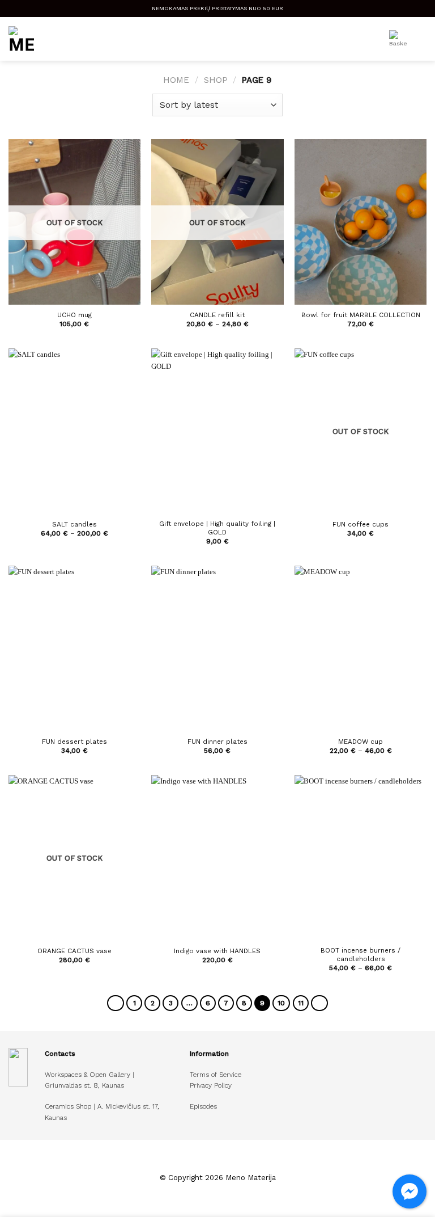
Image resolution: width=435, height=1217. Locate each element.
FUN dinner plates (217, 742)
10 (281, 1003)
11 (301, 1003)
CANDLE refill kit (217, 315)
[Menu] (421, 39)
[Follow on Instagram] (224, 1164)
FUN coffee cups (360, 524)
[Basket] (398, 39)
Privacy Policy (211, 1085)
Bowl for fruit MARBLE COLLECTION (360, 315)
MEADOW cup (360, 742)
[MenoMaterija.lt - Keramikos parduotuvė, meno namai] (80, 39)
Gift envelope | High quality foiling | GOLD (217, 528)
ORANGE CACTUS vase (74, 951)
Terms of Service (215, 1075)
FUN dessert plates (74, 742)
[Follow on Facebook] (210, 1164)
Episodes (203, 1106)
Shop (216, 80)
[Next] (319, 1003)
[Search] (370, 39)
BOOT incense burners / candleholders (360, 954)
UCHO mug (74, 315)
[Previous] (115, 1003)
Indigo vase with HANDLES (217, 951)
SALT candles (74, 524)
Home (176, 80)
